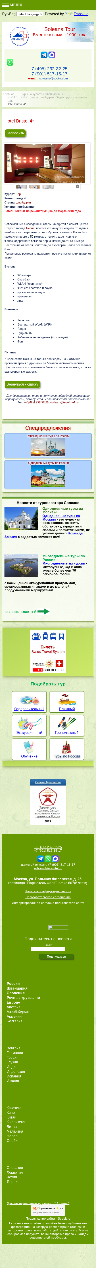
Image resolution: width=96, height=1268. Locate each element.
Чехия (12, 1177)
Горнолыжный (67, 733)
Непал (12, 1136)
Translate (81, 14)
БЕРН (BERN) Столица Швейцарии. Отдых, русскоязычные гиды (47, 99)
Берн (19, 194)
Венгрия (14, 1048)
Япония (13, 1182)
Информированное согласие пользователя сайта (48, 903)
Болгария (15, 1021)
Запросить (15, 133)
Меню (15, 5)
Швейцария (23, 202)
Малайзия (15, 1131)
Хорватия (15, 1172)
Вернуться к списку (22, 384)
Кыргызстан (16, 1122)
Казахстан (15, 1108)
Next (77, 186)
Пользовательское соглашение (48, 897)
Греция (13, 1057)
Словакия (15, 1168)
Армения (14, 1016)
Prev (18, 186)
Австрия (14, 1007)
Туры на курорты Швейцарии (40, 94)
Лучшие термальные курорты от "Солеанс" (38, 1203)
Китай (11, 1117)
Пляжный (67, 709)
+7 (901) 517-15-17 (48, 73)
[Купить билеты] (48, 671)
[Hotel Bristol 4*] (46, 164)
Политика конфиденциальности (48, 891)
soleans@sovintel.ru (53, 78)
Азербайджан (18, 1012)
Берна (30, 228)
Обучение (29, 756)
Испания (14, 1076)
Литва (12, 1127)
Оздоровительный (29, 709)
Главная (8, 94)
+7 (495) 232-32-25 (48, 68)
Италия (13, 1081)
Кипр (11, 1112)
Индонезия (16, 1071)
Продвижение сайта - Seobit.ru (48, 1218)
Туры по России (67, 756)
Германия (15, 1053)
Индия (12, 1067)
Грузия (12, 1062)
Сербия (13, 1141)
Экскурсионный (29, 733)
